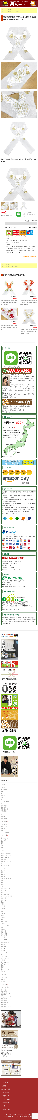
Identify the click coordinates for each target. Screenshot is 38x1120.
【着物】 (4, 785)
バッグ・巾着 (5, 925)
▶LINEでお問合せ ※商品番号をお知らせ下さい (30, 214)
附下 (2, 793)
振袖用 (3, 828)
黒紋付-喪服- (4, 809)
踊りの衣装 (4, 818)
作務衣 (3, 817)
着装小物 (3, 898)
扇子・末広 (4, 890)
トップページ (5, 1082)
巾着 (2, 844)
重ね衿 (3, 876)
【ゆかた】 (4, 835)
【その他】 (4, 984)
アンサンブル (5, 958)
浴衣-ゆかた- (4, 838)
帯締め (3, 873)
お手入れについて (6, 997)
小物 (12, 11)
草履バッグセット (6, 878)
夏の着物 (3, 807)
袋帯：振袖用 (5, 857)
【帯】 (3, 850)
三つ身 (3, 948)
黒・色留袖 (4, 789)
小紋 (2, 797)
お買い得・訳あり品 (7, 987)
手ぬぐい (3, 902)
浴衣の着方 (4, 1001)
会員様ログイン (5, 1109)
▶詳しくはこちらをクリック (10, 609)
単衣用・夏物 (5, 865)
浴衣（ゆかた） (5, 962)
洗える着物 (4, 805)
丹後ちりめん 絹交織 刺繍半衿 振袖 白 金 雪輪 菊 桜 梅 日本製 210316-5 (28, 331)
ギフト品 (3, 989)
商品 (9, 9)
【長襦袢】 (4, 821)
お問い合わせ (5, 1092)
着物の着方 (4, 999)
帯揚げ (3, 875)
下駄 (2, 842)
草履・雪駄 (4, 921)
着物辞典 (3, 1004)
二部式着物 (4, 811)
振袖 (2, 791)
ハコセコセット (5, 956)
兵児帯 (3, 917)
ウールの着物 (5, 801)
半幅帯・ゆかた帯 (6, 861)
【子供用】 (4, 939)
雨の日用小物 (5, 894)
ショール (3, 900)
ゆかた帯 (3, 840)
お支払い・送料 (5, 1089)
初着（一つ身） (5, 942)
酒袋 (2, 892)
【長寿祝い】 (5, 974)
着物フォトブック (6, 1006)
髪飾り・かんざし (6, 888)
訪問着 (3, 787)
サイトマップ (5, 1096)
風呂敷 (3, 904)
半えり (16, 11)
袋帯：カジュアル (6, 855)
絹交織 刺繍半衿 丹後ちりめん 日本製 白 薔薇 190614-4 (9, 327)
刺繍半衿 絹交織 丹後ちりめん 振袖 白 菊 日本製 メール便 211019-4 (9, 302)
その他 (3, 906)
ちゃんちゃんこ (5, 977)
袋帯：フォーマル (6, 853)
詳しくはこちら (7, 456)
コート (3, 813)
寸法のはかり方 (5, 993)
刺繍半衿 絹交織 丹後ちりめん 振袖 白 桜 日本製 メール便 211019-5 (28, 302)
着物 (2, 911)
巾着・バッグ (5, 970)
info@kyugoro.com (9, 412)
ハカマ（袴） (5, 952)
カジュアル (4, 826)
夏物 (2, 830)
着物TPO (3, 995)
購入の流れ (4, 991)
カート (3, 1106)
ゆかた (3, 913)
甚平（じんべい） (6, 964)
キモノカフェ (5, 803)
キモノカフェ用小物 (7, 896)
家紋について (5, 1002)
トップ (5, 9)
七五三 (3, 944)
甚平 (2, 847)
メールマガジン (5, 1099)
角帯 (2, 915)
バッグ (3, 886)
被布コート (4, 946)
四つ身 (3, 950)
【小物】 (4, 868)
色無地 (3, 795)
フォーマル (4, 824)
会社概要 (4, 1086)
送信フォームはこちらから (11, 408)
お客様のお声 (5, 1102)
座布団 (3, 979)
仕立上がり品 (5, 832)
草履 (2, 880)
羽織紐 (3, 929)
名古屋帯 (3, 859)
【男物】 (4, 908)
